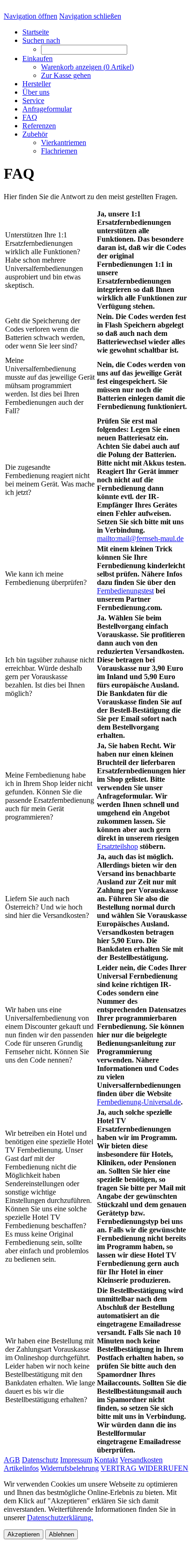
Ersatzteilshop (117, 846)
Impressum (76, 1460)
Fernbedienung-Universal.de (139, 1102)
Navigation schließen (90, 16)
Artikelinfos (21, 1468)
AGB (12, 1460)
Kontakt (106, 1460)
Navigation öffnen (30, 16)
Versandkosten (141, 1460)
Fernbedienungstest (125, 591)
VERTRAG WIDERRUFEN (144, 1468)
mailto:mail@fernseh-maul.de (140, 538)
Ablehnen (61, 1534)
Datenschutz (40, 1460)
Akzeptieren (23, 1534)
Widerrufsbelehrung (70, 1468)
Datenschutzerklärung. (60, 1518)
